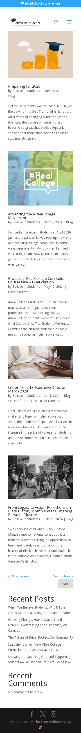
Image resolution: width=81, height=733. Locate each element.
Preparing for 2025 (24, 86)
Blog (11, 96)
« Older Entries (18, 576)
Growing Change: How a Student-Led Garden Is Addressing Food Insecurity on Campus (37, 625)
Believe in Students (26, 91)
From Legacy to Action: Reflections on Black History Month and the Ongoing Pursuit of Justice (40, 511)
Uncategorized (18, 292)
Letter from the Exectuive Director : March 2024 (37, 389)
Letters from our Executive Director (34, 401)
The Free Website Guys (52, 721)
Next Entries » (63, 576)
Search (65, 583)
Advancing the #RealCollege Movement (31, 216)
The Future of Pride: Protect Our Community (40, 637)
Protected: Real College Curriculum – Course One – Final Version (38, 280)
